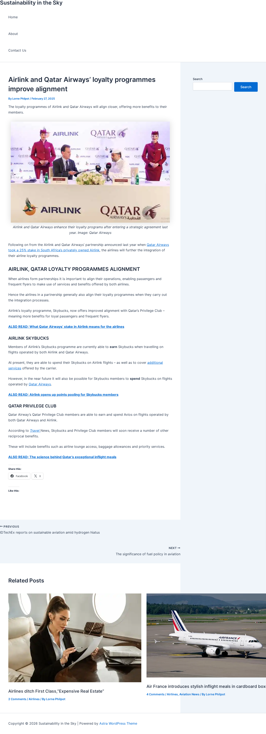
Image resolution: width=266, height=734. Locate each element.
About (13, 34)
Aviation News (189, 694)
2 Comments (17, 699)
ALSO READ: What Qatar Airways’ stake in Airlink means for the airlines (66, 326)
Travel (35, 430)
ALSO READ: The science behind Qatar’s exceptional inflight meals (62, 457)
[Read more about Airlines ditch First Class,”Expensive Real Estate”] (74, 681)
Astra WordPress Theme (118, 723)
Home (13, 17)
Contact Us (17, 50)
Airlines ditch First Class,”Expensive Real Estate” (56, 691)
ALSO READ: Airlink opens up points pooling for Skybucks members (63, 394)
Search (197, 79)
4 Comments (156, 694)
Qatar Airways (40, 384)
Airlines (34, 699)
